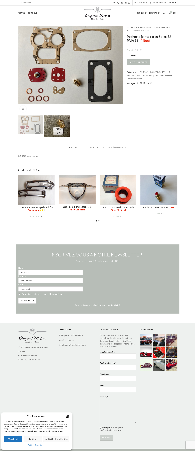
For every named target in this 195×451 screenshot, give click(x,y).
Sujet (102, 385)
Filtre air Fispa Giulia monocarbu (118, 209)
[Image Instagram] (146, 340)
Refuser (32, 439)
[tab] (76, 146)
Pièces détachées (144, 27)
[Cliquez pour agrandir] (23, 108)
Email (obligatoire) (108, 363)
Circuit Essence (161, 27)
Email (20, 284)
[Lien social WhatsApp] (129, 3)
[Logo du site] (97, 13)
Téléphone (104, 374)
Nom (20, 268)
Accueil (130, 27)
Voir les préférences (56, 439)
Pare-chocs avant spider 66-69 (36, 209)
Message (104, 396)
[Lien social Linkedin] (125, 3)
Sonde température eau (159, 207)
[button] (67, 416)
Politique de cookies (35, 445)
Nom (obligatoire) (107, 352)
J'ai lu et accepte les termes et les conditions (42, 294)
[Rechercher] (164, 13)
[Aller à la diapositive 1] (96, 221)
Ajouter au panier (138, 62)
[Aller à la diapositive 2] (99, 221)
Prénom (22, 276)
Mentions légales (66, 340)
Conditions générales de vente (72, 345)
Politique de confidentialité (107, 305)
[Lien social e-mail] (122, 3)
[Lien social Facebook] (114, 3)
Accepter (13, 439)
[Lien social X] (118, 3)
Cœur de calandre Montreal (77, 208)
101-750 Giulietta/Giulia (138, 30)
